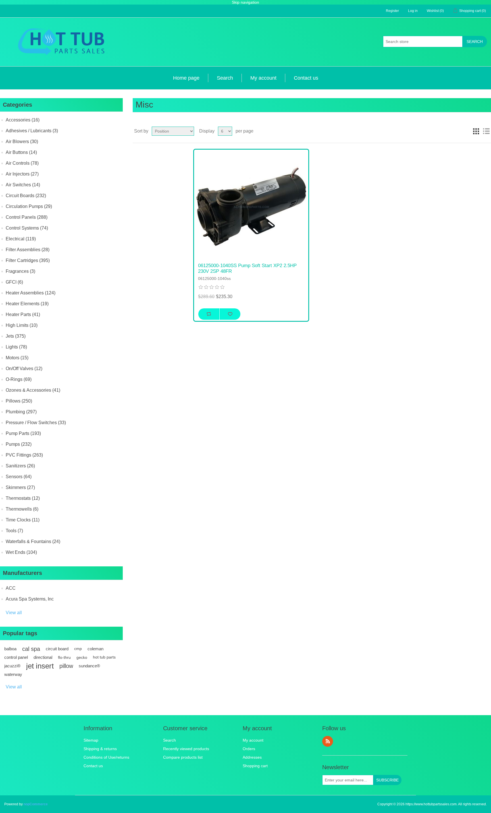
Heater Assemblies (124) (30, 292)
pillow (66, 666)
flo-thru (64, 657)
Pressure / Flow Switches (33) (36, 422)
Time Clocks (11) (22, 519)
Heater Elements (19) (27, 303)
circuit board (57, 648)
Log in (413, 11)
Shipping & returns (100, 748)
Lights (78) (16, 346)
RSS (327, 741)
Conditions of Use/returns (106, 757)
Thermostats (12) (23, 498)
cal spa (31, 649)
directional (43, 657)
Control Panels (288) (26, 217)
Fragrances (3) (20, 271)
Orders (249, 748)
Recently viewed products (186, 748)
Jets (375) (16, 336)
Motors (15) (17, 357)
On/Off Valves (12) (24, 368)
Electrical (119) (21, 238)
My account (263, 78)
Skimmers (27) (20, 487)
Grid (476, 131)
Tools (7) (14, 530)
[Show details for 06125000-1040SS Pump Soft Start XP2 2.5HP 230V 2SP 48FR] (251, 207)
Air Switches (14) (23, 184)
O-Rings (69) (19, 379)
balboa (10, 648)
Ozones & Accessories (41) (33, 390)
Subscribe (387, 780)
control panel (16, 657)
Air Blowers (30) (22, 141)
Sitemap (91, 740)
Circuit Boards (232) (26, 195)
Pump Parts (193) (23, 433)
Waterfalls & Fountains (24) (33, 541)
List (486, 131)
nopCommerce (36, 804)
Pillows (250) (19, 401)
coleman (95, 648)
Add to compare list (208, 314)
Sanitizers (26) (20, 465)
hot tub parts (104, 657)
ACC (11, 588)
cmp (78, 649)
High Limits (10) (22, 325)
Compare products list (183, 757)
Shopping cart (255, 766)
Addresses (252, 757)
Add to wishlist (230, 314)
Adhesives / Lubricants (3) (32, 130)
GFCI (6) (14, 282)
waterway (13, 674)
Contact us (306, 78)
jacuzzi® (12, 665)
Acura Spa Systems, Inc (30, 599)
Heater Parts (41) (23, 314)
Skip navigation (245, 2)
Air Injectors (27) (22, 174)
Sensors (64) (19, 476)
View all (14, 612)
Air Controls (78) (22, 163)
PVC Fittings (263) (24, 455)
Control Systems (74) (27, 228)
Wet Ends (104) (21, 552)
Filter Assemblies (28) (27, 249)
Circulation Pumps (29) (29, 206)
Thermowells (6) (22, 509)
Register (392, 11)
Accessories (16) (22, 119)
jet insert (40, 666)
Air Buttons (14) (21, 152)
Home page (186, 78)
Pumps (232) (19, 444)
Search (475, 41)
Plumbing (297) (21, 411)
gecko (81, 657)
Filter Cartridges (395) (28, 260)
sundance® (89, 665)
